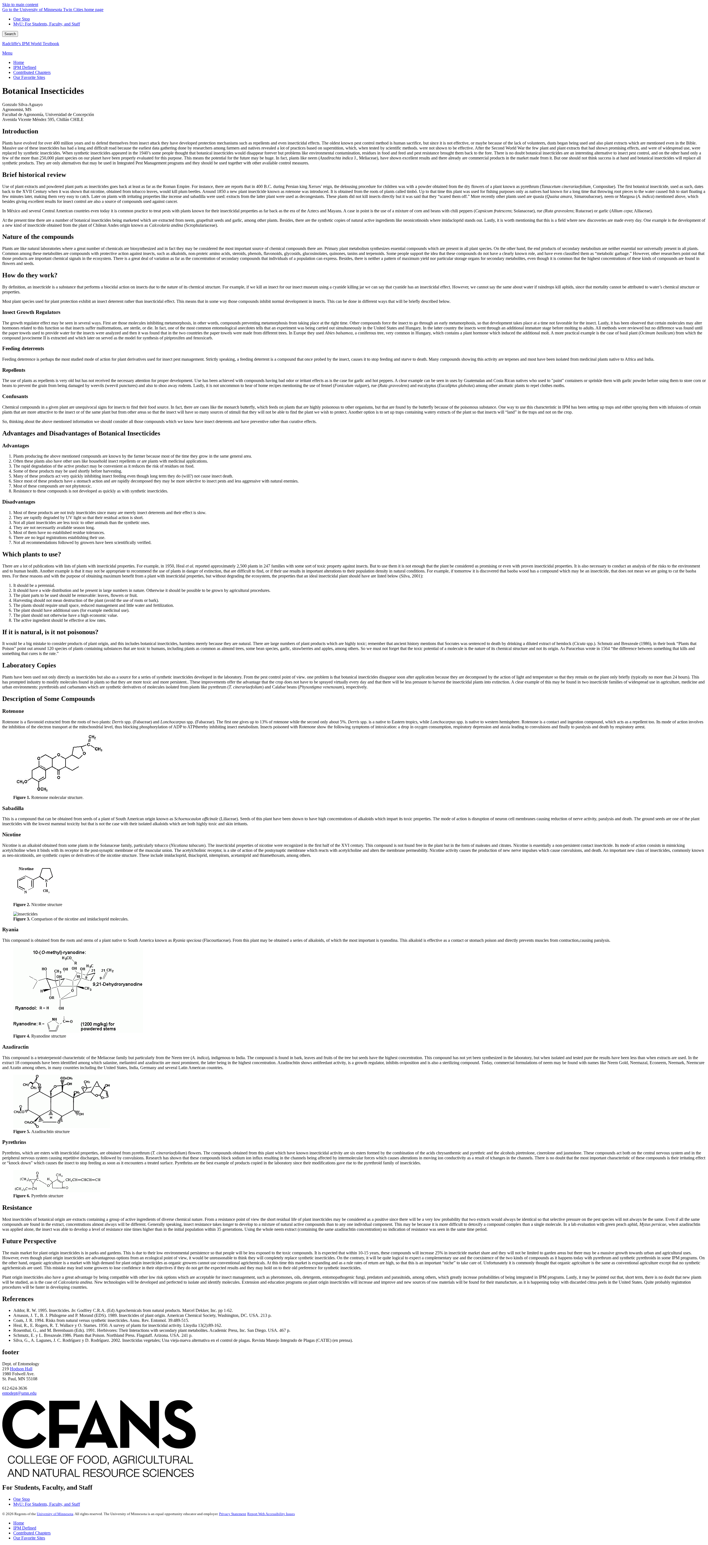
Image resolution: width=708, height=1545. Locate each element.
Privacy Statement (232, 1514)
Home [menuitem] (18, 62)
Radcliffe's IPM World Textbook (30, 43)
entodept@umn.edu (19, 1393)
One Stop (21, 19)
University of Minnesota (55, 1514)
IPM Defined (24, 1528)
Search (10, 34)
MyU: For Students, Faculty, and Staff (46, 24)
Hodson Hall (21, 1368)
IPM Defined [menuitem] (24, 67)
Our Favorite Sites (29, 1538)
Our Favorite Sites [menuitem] (29, 77)
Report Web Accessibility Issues (271, 1514)
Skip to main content (20, 4)
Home (18, 1523)
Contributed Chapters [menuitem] (32, 72)
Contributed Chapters (32, 1533)
